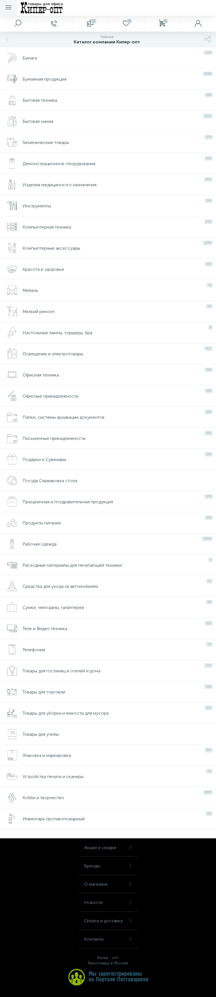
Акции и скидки (100, 847)
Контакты (94, 939)
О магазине (96, 884)
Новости (93, 902)
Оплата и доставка (103, 920)
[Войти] (198, 24)
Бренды (92, 866)
